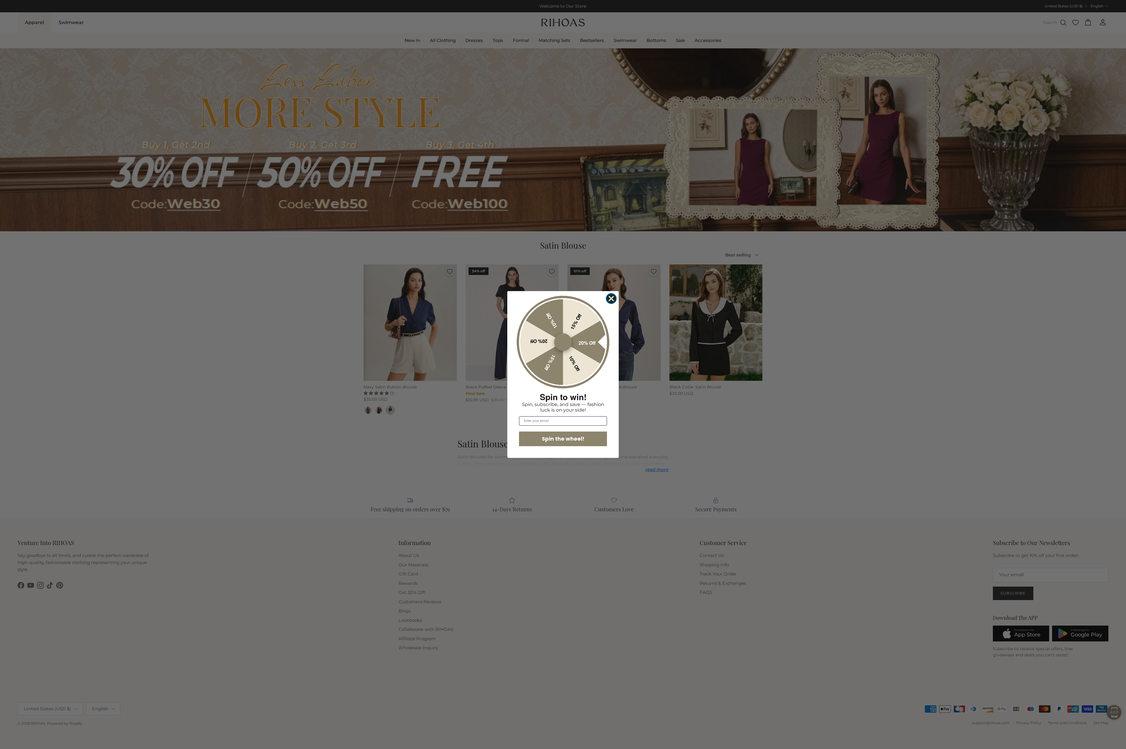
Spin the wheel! (563, 438)
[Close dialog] (611, 298)
